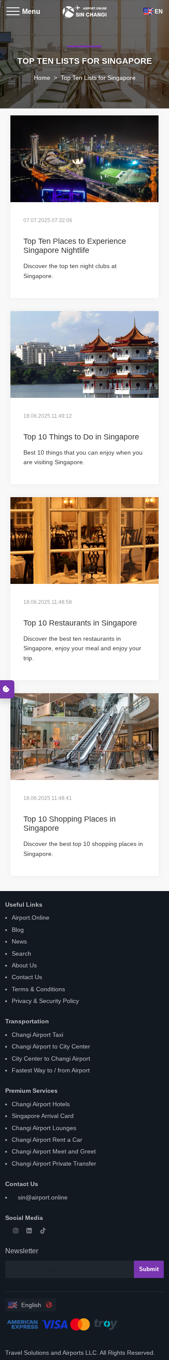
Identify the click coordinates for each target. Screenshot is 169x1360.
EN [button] (158, 11)
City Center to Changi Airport (51, 1058)
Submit (149, 1269)
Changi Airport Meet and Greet (54, 1151)
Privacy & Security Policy (45, 1000)
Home (42, 77)
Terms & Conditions (38, 989)
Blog (18, 929)
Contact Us (27, 976)
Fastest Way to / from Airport (51, 1070)
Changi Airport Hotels (41, 1104)
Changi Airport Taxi (37, 1034)
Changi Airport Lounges (44, 1127)
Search (21, 953)
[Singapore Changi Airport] (84, 8)
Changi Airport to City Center (51, 1046)
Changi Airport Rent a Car (47, 1139)
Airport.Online (30, 917)
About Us (24, 965)
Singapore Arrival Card (43, 1115)
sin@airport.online (42, 1197)
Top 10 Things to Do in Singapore (81, 437)
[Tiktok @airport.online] (45, 1230)
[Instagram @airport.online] (18, 1230)
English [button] (30, 1304)
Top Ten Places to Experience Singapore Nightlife (74, 246)
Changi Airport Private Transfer (54, 1163)
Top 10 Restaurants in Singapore (80, 623)
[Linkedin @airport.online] (32, 1230)
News (19, 941)
